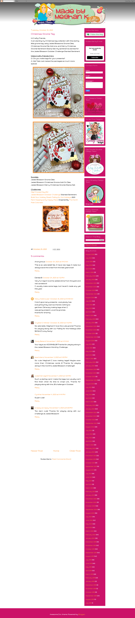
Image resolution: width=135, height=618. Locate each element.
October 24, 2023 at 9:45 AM (56, 261)
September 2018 (91, 595)
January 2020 (90, 538)
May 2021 (89, 480)
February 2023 (90, 405)
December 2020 (91, 498)
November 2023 (91, 373)
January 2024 (90, 365)
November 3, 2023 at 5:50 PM (55, 357)
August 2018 (90, 599)
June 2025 (89, 304)
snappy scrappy (42, 408)
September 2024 (91, 337)
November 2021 (91, 459)
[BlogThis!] (55, 249)
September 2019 (91, 552)
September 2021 (91, 466)
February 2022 (91, 448)
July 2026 (89, 258)
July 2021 (88, 473)
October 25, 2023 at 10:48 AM (61, 299)
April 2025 (89, 312)
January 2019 (90, 581)
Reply (37, 271)
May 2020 (89, 524)
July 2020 (89, 516)
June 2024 (89, 347)
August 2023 (90, 383)
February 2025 (90, 319)
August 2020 (90, 513)
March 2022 (90, 445)
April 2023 (89, 398)
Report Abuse (91, 245)
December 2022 (91, 412)
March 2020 (90, 531)
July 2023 (89, 387)
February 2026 (91, 276)
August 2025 (90, 297)
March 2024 (90, 358)
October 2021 (90, 462)
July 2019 (89, 560)
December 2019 (91, 542)
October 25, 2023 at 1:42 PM (61, 323)
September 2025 (91, 294)
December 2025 (91, 283)
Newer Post (37, 451)
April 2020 (89, 527)
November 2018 (91, 588)
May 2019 (89, 567)
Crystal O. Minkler (42, 323)
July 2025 (89, 301)
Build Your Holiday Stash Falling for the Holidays (51, 197)
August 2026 (90, 254)
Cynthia (38, 394)
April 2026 (89, 268)
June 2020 (89, 520)
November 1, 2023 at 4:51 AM (57, 341)
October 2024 (90, 333)
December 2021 (91, 455)
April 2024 (89, 355)
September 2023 (91, 380)
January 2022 (90, 452)
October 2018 (90, 592)
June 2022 (89, 434)
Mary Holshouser (42, 299)
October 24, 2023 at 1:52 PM (53, 277)
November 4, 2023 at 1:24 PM (59, 376)
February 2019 (90, 577)
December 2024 (91, 326)
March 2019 (89, 574)
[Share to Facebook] (58, 249)
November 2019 (91, 545)
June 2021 (89, 477)
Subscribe (94, 57)
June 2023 (89, 391)
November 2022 (91, 416)
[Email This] (53, 249)
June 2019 (89, 563)
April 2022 (89, 441)
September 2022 (91, 423)
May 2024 (89, 351)
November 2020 (91, 502)
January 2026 (90, 279)
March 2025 (90, 315)
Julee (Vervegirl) (41, 376)
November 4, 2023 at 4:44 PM (53, 394)
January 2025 (90, 322)
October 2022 (90, 419)
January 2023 (90, 409)
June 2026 (89, 261)
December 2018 (91, 585)
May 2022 (89, 437)
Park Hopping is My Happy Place (44, 200)
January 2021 (90, 495)
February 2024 (91, 362)
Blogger (81, 614)
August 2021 (90, 470)
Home (56, 451)
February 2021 (90, 491)
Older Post (75, 451)
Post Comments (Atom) (61, 459)
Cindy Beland (40, 341)
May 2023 (89, 394)
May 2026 (89, 265)
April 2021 (89, 484)
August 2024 (90, 340)
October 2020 (90, 506)
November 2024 (91, 330)
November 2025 (91, 286)
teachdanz (39, 357)
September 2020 (91, 509)
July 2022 (89, 430)
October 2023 (90, 376)
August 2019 (90, 556)
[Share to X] (56, 249)
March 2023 (90, 401)
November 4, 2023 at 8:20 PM (60, 408)
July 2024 (89, 344)
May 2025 (89, 308)
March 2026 (90, 272)
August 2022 (90, 427)
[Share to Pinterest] (59, 249)
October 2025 (90, 290)
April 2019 (89, 570)
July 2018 (89, 603)
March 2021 (89, 488)
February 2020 (91, 534)
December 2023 (91, 369)
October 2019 (90, 549)
